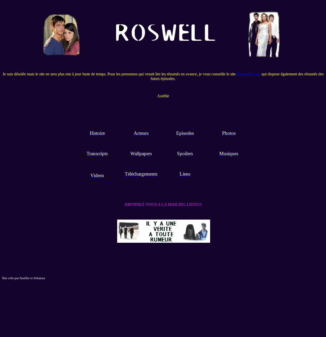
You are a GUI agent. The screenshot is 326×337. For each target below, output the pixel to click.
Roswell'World (249, 74)
